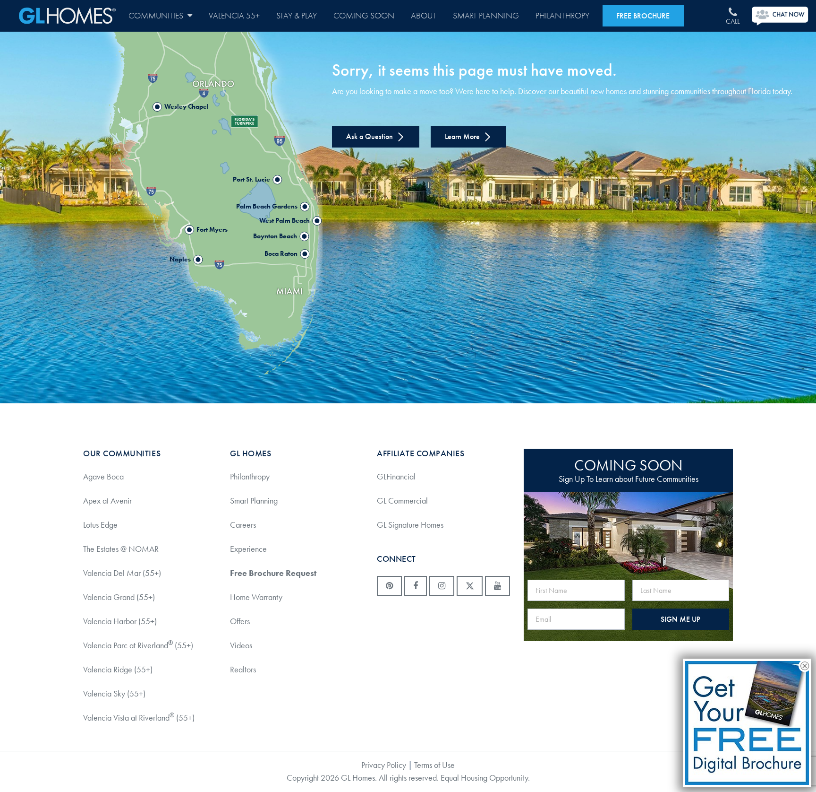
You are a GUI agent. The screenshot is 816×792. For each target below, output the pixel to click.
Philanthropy (562, 16)
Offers (240, 621)
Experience (248, 549)
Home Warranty (256, 597)
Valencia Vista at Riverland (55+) (139, 717)
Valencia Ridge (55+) (118, 669)
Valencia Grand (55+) (119, 597)
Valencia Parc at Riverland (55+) (138, 645)
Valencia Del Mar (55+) (122, 573)
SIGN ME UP (680, 619)
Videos (241, 645)
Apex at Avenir (107, 501)
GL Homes (67, 16)
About (423, 16)
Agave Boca (103, 476)
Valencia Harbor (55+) (120, 621)
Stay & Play (296, 16)
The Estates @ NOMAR (121, 549)
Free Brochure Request (273, 573)
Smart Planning (486, 16)
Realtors (243, 669)
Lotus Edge (100, 525)
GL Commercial (402, 501)
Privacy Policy (383, 765)
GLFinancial (396, 476)
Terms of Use (434, 765)
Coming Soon (363, 16)
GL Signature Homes (410, 525)
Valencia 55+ (234, 16)
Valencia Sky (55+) (114, 693)
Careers (243, 525)
